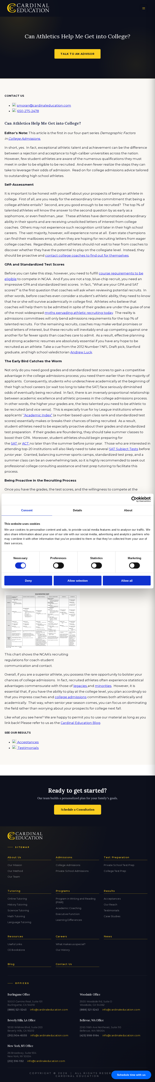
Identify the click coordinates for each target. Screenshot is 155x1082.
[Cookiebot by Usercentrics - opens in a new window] (134, 499)
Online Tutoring (17, 898)
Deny (28, 580)
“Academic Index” (37, 415)
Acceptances (27, 742)
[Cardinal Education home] (28, 8)
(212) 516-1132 (16, 1061)
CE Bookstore (16, 949)
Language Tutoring (19, 922)
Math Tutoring (16, 916)
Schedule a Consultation (77, 809)
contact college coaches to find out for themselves (87, 255)
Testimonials (28, 748)
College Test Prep (115, 870)
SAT (14, 443)
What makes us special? (71, 944)
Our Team (14, 876)
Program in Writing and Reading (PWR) (76, 900)
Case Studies (112, 916)
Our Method (15, 870)
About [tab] (128, 510)
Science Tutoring (18, 910)
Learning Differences (69, 919)
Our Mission (15, 865)
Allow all (127, 580)
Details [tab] (77, 510)
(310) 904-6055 (17, 1035)
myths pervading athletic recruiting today (79, 313)
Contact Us (64, 964)
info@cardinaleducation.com (49, 1009)
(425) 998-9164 (89, 1035)
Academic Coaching (68, 908)
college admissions (71, 697)
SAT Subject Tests (123, 449)
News (108, 936)
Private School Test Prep (119, 865)
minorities (103, 686)
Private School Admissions (72, 870)
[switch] (58, 565)
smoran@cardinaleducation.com (44, 105)
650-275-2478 (28, 111)
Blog (11, 964)
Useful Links (15, 944)
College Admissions (68, 865)
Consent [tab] (27, 510)
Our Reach (110, 904)
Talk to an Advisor (77, 54)
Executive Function (68, 913)
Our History (63, 949)
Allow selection (77, 580)
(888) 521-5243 (17, 1009)
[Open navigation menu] (144, 8)
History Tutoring (17, 904)
